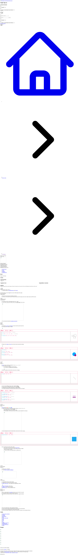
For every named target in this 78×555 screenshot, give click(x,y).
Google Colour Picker (5, 524)
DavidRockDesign (11, 290)
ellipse (7, 344)
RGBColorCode (4, 487)
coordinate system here (14, 321)
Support (16, 552)
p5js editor (10, 492)
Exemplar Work (4, 272)
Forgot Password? (3, 23)
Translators (13, 552)
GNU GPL (7, 552)
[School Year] (0, 5)
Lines (3, 520)
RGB (3, 407)
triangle (11, 325)
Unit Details (4, 254)
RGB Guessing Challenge (8, 469)
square (8, 325)
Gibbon (5, 549)
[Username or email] (0, 14)
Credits (10, 552)
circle (10, 344)
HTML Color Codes (5, 483)
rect (6, 325)
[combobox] (0, 7)
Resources (3, 271)
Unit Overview (4, 269)
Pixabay (16, 290)
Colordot (3, 486)
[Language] (0, 8)
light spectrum (17, 447)
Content (3, 270)
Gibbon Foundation (7, 551)
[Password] (0, 16)
